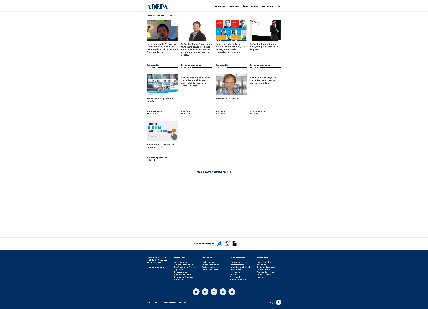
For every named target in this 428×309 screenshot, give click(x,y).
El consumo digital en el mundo (160, 100)
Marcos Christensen (227, 98)
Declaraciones (218, 15)
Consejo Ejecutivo (190, 27)
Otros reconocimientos (221, 64)
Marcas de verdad (254, 58)
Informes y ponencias (157, 157)
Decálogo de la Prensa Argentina (184, 268)
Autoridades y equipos (185, 264)
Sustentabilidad (253, 21)
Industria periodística (221, 27)
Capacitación (252, 34)
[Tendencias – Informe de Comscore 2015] (162, 131)
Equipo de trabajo (190, 40)
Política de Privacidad (184, 277)
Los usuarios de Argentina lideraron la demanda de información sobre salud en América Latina (162, 48)
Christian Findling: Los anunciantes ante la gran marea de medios (264, 80)
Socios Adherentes (210, 264)
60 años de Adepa (183, 274)
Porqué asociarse (210, 269)
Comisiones (188, 34)
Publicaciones (180, 272)
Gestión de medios (220, 21)
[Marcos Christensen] (231, 84)
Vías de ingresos (154, 111)
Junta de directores (273, 27)
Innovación (251, 40)
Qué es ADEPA (180, 262)
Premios (268, 46)
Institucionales (271, 15)
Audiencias (186, 111)
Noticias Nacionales (220, 40)
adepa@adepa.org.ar (157, 267)
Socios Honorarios (210, 267)
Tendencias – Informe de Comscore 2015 (160, 146)
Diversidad (250, 52)
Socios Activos (208, 262)
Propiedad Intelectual (255, 27)
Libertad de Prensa (254, 15)
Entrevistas (217, 58)
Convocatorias (264, 274)
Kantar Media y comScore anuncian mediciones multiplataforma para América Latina (195, 81)
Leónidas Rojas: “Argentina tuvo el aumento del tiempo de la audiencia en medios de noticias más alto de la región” (196, 49)
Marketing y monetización (223, 34)
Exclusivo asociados (191, 65)
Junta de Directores (191, 21)
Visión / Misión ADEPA (192, 15)
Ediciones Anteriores (220, 46)
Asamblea (269, 21)
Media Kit (178, 279)
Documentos (217, 52)
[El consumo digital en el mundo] (162, 84)
